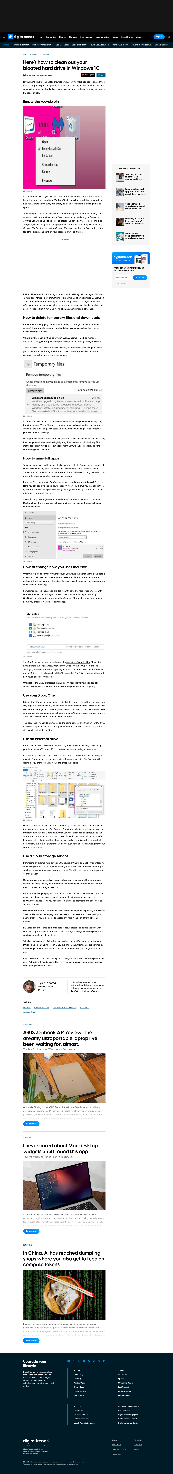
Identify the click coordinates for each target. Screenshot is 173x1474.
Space (121, 1379)
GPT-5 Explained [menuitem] (161, 45)
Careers (114, 1440)
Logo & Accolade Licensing (84, 1423)
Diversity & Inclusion (119, 1449)
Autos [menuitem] (115, 37)
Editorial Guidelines (81, 1419)
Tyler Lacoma (30, 75)
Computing (78, 1374)
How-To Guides (124, 1391)
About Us (77, 1406)
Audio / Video (79, 1383)
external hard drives (55, 745)
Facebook (69, 1361)
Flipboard (104, 1361)
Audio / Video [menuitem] (102, 37)
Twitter (79, 1361)
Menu (4, 37)
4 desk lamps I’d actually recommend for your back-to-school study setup (135, 208)
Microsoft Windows (41, 1007)
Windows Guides (29, 1012)
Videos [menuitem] (139, 37)
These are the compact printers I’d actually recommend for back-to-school (135, 237)
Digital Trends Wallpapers (128, 1414)
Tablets (121, 1370)
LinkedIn (99, 1361)
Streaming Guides (125, 1383)
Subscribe (140, 277)
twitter (44, 990)
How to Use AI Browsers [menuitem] (99, 45)
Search (169, 37)
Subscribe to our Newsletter (129, 1406)
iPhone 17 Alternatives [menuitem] (120, 45)
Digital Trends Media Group (37, 1464)
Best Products (123, 1387)
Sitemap (136, 1449)
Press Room (138, 1445)
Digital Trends (16, 40)
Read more (31, 1123)
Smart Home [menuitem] (127, 37)
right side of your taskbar (78, 662)
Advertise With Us (81, 1414)
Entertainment (80, 1391)
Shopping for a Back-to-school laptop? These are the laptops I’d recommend (135, 222)
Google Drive (38, 944)
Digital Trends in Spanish (127, 1419)
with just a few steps (62, 716)
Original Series (124, 1395)
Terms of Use (116, 1454)
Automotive (79, 1395)
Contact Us (78, 1410)
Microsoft (27, 1007)
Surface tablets (91, 468)
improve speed (39, 85)
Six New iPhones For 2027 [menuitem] (42, 45)
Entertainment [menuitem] (86, 37)
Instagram (74, 1361)
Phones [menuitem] (62, 37)
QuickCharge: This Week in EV (64, 1007)
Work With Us (116, 1445)
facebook (39, 990)
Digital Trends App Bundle (128, 1423)
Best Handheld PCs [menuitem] (79, 45)
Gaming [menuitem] (73, 37)
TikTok (89, 1361)
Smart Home (79, 1387)
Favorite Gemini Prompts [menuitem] (142, 45)
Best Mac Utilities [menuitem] (63, 45)
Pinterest (94, 1361)
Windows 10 (84, 1007)
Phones (77, 1370)
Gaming (77, 1379)
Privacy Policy (120, 283)
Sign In (159, 36)
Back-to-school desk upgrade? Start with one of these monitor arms (135, 193)
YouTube (84, 1361)
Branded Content (125, 1410)
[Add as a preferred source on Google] (88, 75)
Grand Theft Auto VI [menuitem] (22, 45)
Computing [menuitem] (50, 37)
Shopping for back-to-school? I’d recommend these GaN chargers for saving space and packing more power (135, 180)
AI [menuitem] (41, 37)
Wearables (122, 1374)
